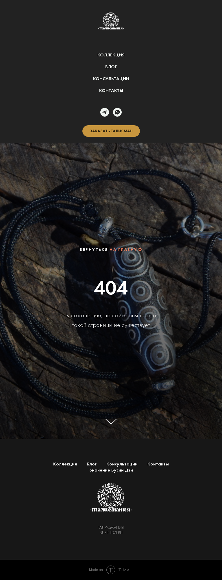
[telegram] (104, 112)
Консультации (111, 79)
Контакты (111, 90)
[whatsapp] (117, 112)
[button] (111, 131)
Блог (111, 67)
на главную (126, 391)
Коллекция (111, 55)
